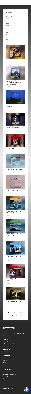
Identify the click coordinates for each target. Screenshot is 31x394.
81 (17, 312)
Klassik (7, 23)
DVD (7, 37)
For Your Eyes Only (11, 148)
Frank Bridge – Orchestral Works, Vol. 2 (13, 234)
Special (7, 39)
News (4, 362)
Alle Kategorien (9, 16)
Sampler (8, 25)
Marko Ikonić (6, 351)
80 (14, 312)
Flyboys (8, 60)
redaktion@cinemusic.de (9, 347)
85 (12, 315)
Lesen (7, 27)
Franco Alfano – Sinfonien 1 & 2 (15, 190)
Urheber (5, 360)
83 (22, 312)
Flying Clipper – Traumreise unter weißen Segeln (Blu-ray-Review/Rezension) (14, 82)
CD (6, 21)
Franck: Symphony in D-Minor (14, 169)
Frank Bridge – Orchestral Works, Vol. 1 (13, 212)
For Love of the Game (12, 127)
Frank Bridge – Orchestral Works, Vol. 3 (13, 257)
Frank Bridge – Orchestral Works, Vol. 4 (13, 279)
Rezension (5, 358)
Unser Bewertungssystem (9, 374)
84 (9, 315)
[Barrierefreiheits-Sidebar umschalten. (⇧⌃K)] (26, 389)
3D (6, 34)
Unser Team (6, 372)
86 (15, 315)
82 (20, 312)
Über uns (5, 376)
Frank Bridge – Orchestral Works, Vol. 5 (13, 302)
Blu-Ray (8, 32)
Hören (7, 18)
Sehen (7, 30)
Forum (4, 378)
